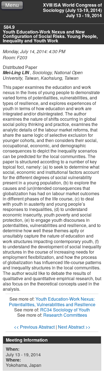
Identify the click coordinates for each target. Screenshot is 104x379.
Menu (12, 5)
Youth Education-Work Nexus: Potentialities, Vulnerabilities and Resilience (52, 301)
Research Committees (65, 315)
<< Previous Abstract (34, 327)
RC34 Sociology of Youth (65, 309)
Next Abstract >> (74, 327)
